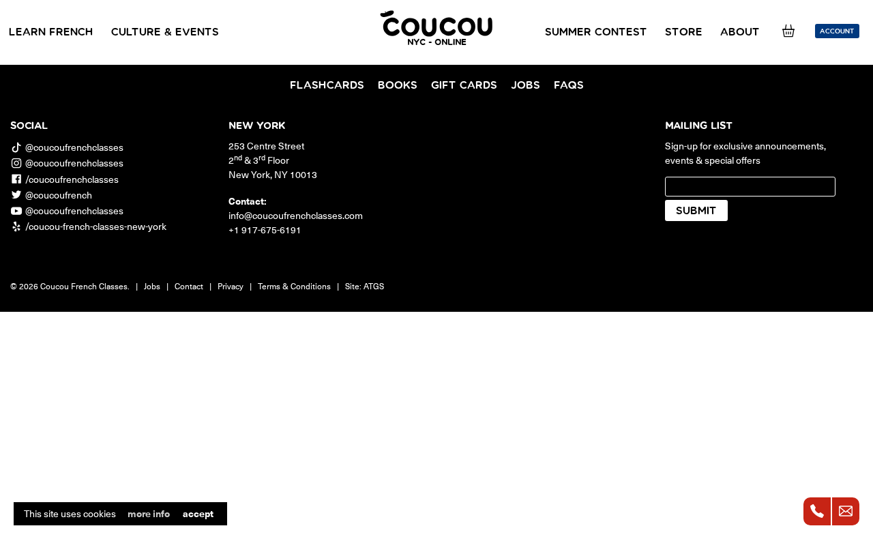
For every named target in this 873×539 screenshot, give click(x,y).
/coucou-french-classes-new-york (95, 226)
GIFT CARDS (464, 85)
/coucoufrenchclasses (72, 179)
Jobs (525, 85)
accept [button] (198, 513)
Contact (189, 286)
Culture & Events (165, 32)
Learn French (51, 32)
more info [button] (149, 514)
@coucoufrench (58, 195)
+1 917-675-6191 (264, 229)
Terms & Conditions (294, 286)
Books (397, 85)
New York (256, 126)
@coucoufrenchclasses (74, 147)
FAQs (569, 85)
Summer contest (596, 32)
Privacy (230, 286)
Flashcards (327, 85)
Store (683, 32)
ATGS (374, 286)
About (740, 32)
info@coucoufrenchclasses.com (295, 215)
